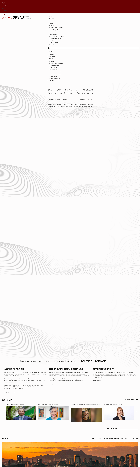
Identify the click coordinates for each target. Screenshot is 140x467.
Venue (51, 23)
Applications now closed (10, 393)
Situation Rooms (55, 42)
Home (51, 16)
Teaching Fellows (55, 30)
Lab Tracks (54, 40)
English (4, 3)
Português (4, 5)
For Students (53, 34)
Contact (51, 45)
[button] (93, 48)
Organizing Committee (57, 27)
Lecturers (52, 21)
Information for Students (57, 36)
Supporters (54, 32)
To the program (97, 380)
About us (51, 25)
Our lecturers (52, 385)
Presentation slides (56, 38)
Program (51, 18)
